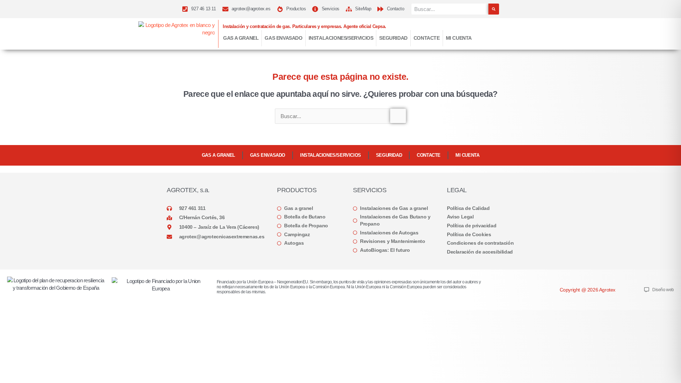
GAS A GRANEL (241, 38)
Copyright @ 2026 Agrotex (587, 290)
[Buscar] (493, 9)
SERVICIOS (369, 190)
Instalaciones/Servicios (341, 38)
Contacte (427, 38)
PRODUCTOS (296, 190)
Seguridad (393, 38)
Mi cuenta (459, 38)
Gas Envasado (283, 38)
